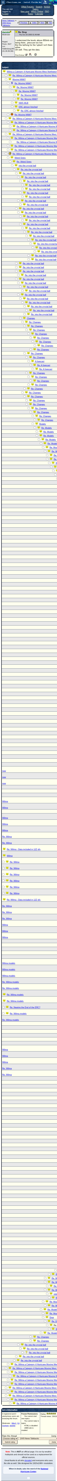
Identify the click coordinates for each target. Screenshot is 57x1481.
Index (34, 22)
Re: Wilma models (10, 982)
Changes (31, 318)
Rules (30, 14)
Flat (50, 22)
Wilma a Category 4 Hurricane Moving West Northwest (32, 71)
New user (25, 11)
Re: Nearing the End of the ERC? (25, 1007)
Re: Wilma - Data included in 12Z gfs (24, 849)
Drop (52, 1317)
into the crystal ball (27, 165)
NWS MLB (23, 103)
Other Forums (27, 7)
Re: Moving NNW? (23, 83)
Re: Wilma (7, 836)
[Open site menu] (3, 2)
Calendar (39, 14)
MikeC (14, 1423)
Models (42, 424)
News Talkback (8, 20)
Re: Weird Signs (24, 162)
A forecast (39, 361)
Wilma (10, 856)
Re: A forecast (43, 365)
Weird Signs (20, 158)
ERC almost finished (28, 107)
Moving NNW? (19, 79)
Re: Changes (35, 322)
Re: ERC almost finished (32, 111)
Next (42, 22)
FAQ (47, 11)
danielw (12, 1426)
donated (28, 1460)
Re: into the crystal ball (31, 169)
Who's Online (37, 11)
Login (5, 14)
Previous (24, 22)
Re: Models (46, 428)
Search (39, 7)
